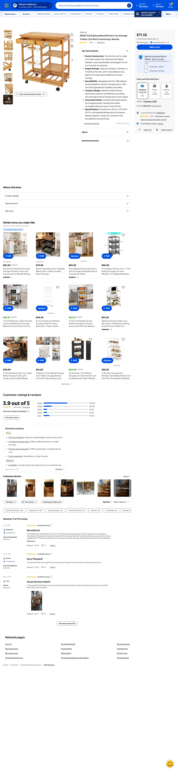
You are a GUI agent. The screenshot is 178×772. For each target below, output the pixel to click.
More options (156, 106)
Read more (31, 541)
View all (126, 476)
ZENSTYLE (161, 113)
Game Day (144, 14)
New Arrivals (113, 14)
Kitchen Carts (122, 653)
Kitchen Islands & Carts (14, 658)
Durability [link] (12, 465)
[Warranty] (127, 211)
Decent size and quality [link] (18, 449)
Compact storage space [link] (19, 441)
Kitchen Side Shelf (68, 644)
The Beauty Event (129, 14)
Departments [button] (10, 14)
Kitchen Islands (123, 658)
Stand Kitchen (122, 649)
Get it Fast (89, 14)
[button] (142, 5)
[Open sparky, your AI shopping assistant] (170, 764)
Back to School (60, 14)
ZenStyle (83, 32)
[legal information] (158, 39)
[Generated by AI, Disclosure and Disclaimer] (128, 123)
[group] (92, 42)
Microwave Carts (11, 649)
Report (52, 545)
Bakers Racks (66, 653)
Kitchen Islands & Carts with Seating (75, 658)
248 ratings (101, 42)
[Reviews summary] (94, 42)
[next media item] (72, 60)
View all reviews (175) (67, 623)
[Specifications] (127, 203)
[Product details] (127, 196)
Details (160, 124)
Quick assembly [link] (15, 456)
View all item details (91, 123)
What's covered (158, 59)
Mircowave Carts (123, 644)
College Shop (75, 14)
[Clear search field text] (123, 5)
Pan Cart (8, 644)
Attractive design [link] (16, 437)
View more (66, 384)
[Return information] (167, 42)
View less (58, 469)
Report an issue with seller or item (154, 120)
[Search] (129, 5)
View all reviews (11, 417)
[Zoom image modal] (71, 46)
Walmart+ (156, 14)
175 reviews (26, 407)
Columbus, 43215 (150, 101)
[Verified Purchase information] (51, 525)
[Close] (48, 14)
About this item (12, 187)
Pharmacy (101, 14)
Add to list (148, 130)
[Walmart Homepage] (6, 5)
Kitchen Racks (66, 649)
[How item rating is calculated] (28, 411)
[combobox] (94, 5)
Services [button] (26, 14)
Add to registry (167, 130)
